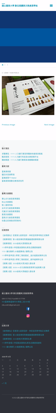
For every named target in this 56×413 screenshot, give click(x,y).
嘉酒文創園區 (7, 214)
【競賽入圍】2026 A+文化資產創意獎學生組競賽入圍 (23, 267)
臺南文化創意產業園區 (11, 217)
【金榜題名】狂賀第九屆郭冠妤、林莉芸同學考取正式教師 (25, 235)
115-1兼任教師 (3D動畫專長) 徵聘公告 (17, 251)
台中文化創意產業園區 (11, 208)
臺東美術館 (6, 171)
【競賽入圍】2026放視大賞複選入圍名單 (18, 271)
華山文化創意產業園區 (11, 199)
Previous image (8, 124)
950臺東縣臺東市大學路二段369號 (16, 302)
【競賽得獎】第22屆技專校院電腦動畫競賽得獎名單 (23, 239)
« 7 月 (4, 383)
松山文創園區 (7, 202)
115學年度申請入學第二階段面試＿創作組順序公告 (22, 259)
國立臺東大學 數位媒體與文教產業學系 (20, 5)
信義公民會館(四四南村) (11, 220)
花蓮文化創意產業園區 (11, 211)
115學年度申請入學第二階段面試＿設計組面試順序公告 (24, 255)
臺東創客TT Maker (9, 178)
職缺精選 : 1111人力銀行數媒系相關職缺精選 (20, 160)
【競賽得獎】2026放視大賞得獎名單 (17, 243)
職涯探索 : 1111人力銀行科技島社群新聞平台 (20, 157)
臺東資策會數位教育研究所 (13, 181)
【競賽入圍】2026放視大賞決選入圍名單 (18, 263)
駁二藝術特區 (7, 205)
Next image (49, 124)
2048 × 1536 (9, 73)
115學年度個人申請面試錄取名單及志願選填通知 (21, 247)
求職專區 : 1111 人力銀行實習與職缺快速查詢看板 (22, 154)
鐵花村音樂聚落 (8, 174)
